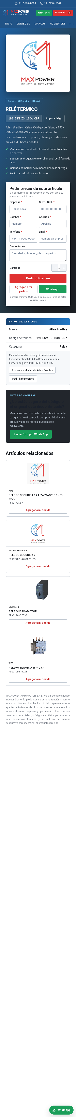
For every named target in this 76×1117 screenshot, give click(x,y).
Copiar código (54, 118)
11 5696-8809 (27, 3)
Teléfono (16, 231)
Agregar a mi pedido (23, 289)
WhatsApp (44, 12)
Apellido (45, 216)
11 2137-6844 (52, 3)
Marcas (40, 23)
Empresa (16, 202)
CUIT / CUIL (47, 202)
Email (43, 231)
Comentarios (17, 246)
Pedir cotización (38, 278)
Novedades (57, 23)
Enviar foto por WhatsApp (31, 434)
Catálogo (23, 23)
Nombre (15, 216)
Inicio (8, 23)
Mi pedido (62, 12)
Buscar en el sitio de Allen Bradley (32, 370)
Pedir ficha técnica (23, 378)
